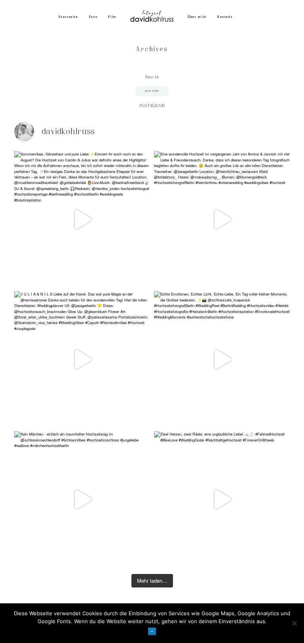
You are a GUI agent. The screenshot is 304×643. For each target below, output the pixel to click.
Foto (93, 17)
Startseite (68, 17)
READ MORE (152, 91)
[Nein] (294, 623)
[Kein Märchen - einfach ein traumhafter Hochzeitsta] (82, 499)
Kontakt (225, 17)
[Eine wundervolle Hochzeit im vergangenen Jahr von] (222, 219)
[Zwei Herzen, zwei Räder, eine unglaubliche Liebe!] (222, 499)
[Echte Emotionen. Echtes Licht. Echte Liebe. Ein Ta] (222, 359)
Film (112, 17)
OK (152, 631)
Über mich (197, 17)
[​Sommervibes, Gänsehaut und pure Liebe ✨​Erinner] (82, 219)
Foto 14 (152, 77)
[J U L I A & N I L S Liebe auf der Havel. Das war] (82, 359)
